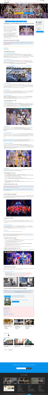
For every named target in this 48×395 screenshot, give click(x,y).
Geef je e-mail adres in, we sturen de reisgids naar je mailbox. (39, 25)
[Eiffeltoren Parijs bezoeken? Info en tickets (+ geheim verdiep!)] (19, 322)
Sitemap (24, 393)
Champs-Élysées (10, 220)
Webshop (9, 0)
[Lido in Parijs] (19, 73)
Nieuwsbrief (22, 393)
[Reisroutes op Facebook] (21, 375)
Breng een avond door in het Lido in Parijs (9, 42)
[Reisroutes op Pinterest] (24, 375)
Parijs (7, 24)
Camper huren (21, 21)
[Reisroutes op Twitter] (22, 375)
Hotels (6, 21)
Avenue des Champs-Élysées (23, 60)
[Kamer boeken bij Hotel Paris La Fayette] (26, 282)
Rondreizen (21, 2)
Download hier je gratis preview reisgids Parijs (27, 292)
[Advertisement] (19, 355)
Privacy (15, 393)
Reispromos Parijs (7, 310)
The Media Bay (5, 393)
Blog (36, 2)
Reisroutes (6, 2)
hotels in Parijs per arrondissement (20, 275)
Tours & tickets (13, 21)
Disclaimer (19, 393)
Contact (25, 393)
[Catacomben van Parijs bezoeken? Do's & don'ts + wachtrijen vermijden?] (29, 322)
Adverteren (5, 0)
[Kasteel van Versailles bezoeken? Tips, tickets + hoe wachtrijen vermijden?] (8, 322)
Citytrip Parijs (5, 333)
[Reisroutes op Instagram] (42, 0)
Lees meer (6, 328)
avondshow (5, 140)
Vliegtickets (17, 21)
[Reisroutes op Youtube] (43, 0)
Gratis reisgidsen (33, 2)
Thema (29, 2)
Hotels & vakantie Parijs (8, 309)
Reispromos (9, 21)
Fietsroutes (25, 2)
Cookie (17, 393)
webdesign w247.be (42, 393)
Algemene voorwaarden (12, 393)
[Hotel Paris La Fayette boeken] (11, 282)
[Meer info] (38, 2)
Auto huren (25, 21)
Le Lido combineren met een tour (24, 189)
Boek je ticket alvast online (7, 44)
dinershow (12, 140)
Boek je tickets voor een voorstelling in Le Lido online (10, 186)
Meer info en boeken (29, 273)
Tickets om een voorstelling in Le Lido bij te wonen (11, 139)
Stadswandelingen (16, 2)
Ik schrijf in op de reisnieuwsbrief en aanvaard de (39, 29)
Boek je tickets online (7, 246)
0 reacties (10, 24)
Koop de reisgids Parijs (9, 291)
